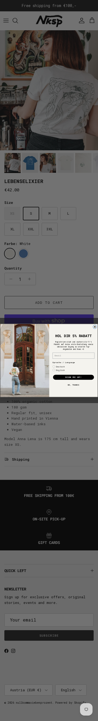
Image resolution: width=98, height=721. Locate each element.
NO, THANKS (73, 385)
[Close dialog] (95, 327)
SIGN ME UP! (73, 377)
